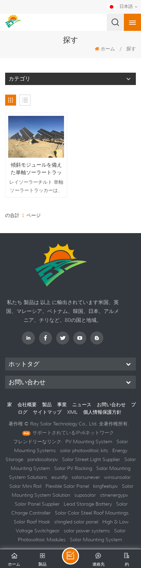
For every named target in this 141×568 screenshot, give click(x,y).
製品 (47, 404)
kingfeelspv (105, 486)
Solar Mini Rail (25, 486)
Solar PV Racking (73, 468)
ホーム (108, 49)
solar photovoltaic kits (84, 450)
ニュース (81, 404)
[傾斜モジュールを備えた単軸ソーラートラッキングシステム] (36, 137)
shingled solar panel (76, 522)
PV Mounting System (88, 441)
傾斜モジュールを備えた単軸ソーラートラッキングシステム (36, 168)
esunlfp (59, 477)
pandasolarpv (42, 459)
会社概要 (27, 404)
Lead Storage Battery (88, 504)
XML (73, 412)
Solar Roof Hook (32, 522)
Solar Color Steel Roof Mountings (92, 513)
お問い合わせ (111, 404)
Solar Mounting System (96, 539)
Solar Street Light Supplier (91, 459)
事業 (62, 404)
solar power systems (87, 531)
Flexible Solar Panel (67, 486)
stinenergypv (114, 495)
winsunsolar (117, 477)
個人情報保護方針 (102, 412)
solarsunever (86, 477)
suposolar (85, 495)
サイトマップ (48, 412)
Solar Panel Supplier (37, 504)
